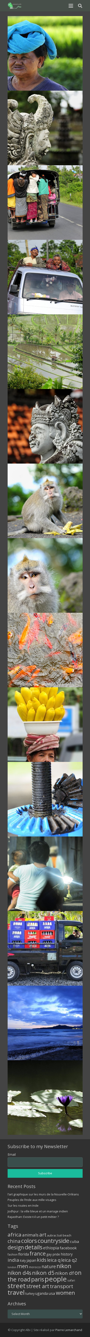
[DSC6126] (45, 426)
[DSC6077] (45, 277)
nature (49, 1266)
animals (30, 1235)
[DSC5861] (45, 1023)
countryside (53, 1241)
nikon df (64, 1273)
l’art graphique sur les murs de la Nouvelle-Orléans (43, 1194)
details (33, 1247)
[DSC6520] (45, 873)
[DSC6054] (45, 202)
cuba (74, 1241)
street (17, 1285)
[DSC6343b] (45, 575)
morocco (35, 1267)
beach (67, 1235)
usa (51, 1293)
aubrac (52, 1235)
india (13, 1260)
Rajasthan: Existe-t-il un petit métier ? (33, 1217)
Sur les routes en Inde (23, 1205)
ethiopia (51, 1247)
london (12, 1267)
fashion (13, 1254)
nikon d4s (19, 1272)
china (14, 1241)
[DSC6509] (45, 1097)
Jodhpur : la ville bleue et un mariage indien (38, 1211)
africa (14, 1234)
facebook (68, 1247)
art (42, 1234)
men (22, 1266)
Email (12, 1154)
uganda (41, 1293)
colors (29, 1241)
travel (16, 1292)
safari (71, 1280)
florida (23, 1254)
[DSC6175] (45, 351)
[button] (70, 5)
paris (37, 1279)
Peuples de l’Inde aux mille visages (32, 1200)
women (65, 1292)
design (16, 1247)
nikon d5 (43, 1272)
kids (41, 1259)
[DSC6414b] (45, 724)
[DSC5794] (45, 948)
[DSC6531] (45, 53)
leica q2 (69, 1260)
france (38, 1253)
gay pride (53, 1254)
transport (61, 1286)
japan (31, 1260)
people (56, 1279)
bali (59, 1235)
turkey (30, 1293)
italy (23, 1260)
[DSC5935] (45, 128)
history (67, 1254)
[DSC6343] (45, 501)
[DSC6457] (45, 650)
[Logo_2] (15, 5)
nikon (64, 1266)
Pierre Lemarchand (68, 1330)
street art (37, 1286)
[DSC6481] (45, 799)
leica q (53, 1260)
